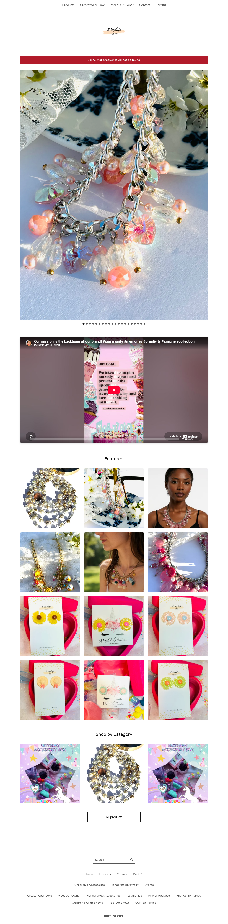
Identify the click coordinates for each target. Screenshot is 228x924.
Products (68, 5)
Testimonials (134, 895)
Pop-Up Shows (119, 903)
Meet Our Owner (122, 5)
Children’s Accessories (89, 885)
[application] (114, 390)
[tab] (84, 324)
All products (114, 817)
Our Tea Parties (145, 903)
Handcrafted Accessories (103, 895)
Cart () (161, 5)
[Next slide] (203, 192)
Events (149, 885)
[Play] (24, 438)
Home (89, 874)
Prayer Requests (159, 895)
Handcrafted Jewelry (124, 885)
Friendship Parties (188, 895)
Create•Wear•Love (92, 5)
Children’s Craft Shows (87, 903)
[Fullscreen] (202, 438)
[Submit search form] (132, 860)
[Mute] (197, 438)
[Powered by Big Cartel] (114, 916)
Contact (144, 5)
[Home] (114, 32)
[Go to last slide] (25, 192)
